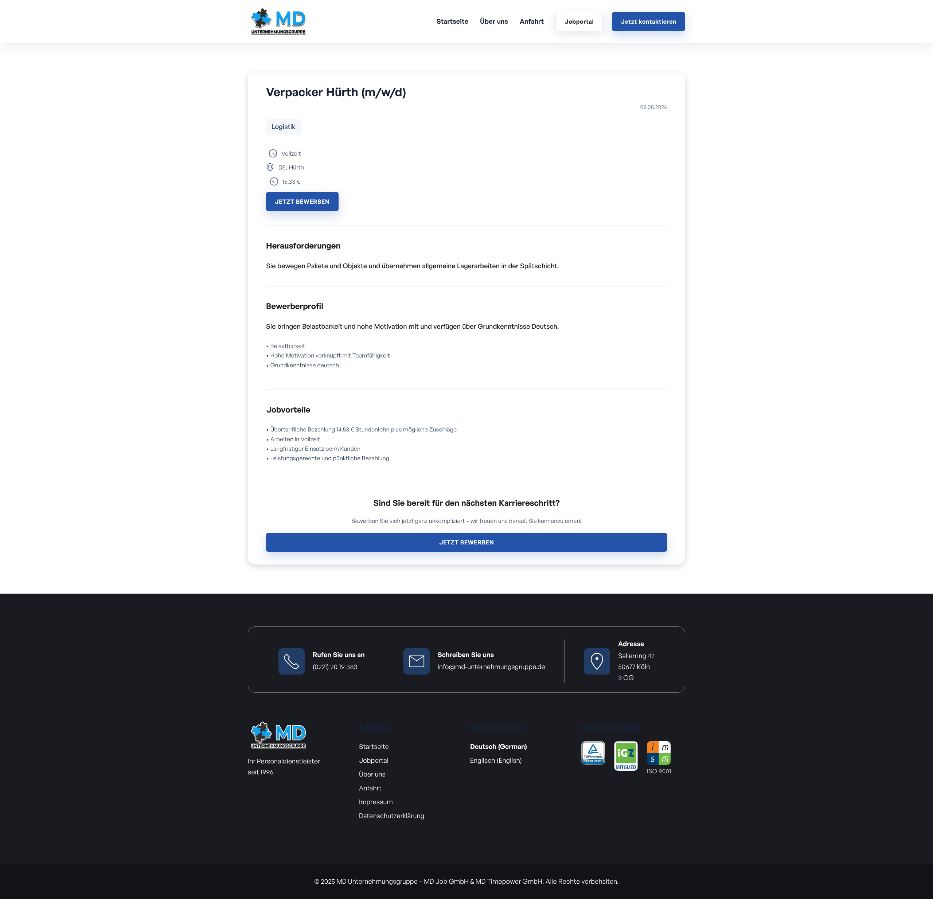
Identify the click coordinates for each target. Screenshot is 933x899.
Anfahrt (532, 21)
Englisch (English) (496, 761)
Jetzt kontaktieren (648, 21)
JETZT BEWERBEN (302, 201)
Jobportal (579, 21)
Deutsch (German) (498, 747)
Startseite (452, 21)
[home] (278, 21)
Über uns (494, 21)
